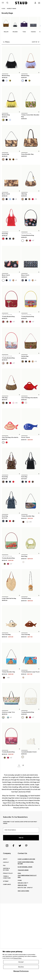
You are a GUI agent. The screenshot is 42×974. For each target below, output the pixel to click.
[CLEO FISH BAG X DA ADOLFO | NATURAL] (11, 422)
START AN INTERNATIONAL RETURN (26, 862)
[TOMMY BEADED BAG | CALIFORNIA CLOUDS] (11, 736)
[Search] (7, 3)
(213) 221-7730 (22, 883)
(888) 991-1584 (22, 885)
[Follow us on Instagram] (7, 845)
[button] (35, 3)
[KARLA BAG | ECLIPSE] (11, 501)
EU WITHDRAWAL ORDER (25, 867)
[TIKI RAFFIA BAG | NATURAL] (30, 583)
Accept (21, 962)
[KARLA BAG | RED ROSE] (11, 218)
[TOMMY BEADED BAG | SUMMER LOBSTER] (11, 541)
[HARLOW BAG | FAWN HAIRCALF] (11, 139)
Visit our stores (23, 891)
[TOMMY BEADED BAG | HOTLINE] (30, 299)
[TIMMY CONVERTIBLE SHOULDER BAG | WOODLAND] (30, 99)
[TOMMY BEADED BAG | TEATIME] (11, 341)
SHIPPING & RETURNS (6, 869)
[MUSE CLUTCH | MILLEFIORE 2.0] (11, 260)
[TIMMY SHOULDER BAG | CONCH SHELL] (30, 501)
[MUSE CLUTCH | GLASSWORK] (30, 260)
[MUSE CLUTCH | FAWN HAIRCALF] (11, 178)
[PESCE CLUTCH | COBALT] (30, 422)
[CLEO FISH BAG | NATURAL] (11, 619)
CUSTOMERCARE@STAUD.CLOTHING (27, 876)
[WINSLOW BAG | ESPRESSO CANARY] (11, 99)
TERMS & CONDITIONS (7, 877)
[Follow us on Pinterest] (26, 845)
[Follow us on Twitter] (19, 845)
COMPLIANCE (7, 884)
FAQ (4, 865)
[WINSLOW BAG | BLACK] (11, 60)
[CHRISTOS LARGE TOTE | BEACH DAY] (11, 697)
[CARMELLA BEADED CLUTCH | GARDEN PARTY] (30, 736)
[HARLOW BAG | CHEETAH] (30, 341)
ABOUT (5, 859)
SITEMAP (5, 881)
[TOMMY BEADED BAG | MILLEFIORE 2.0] (30, 218)
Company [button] (7, 853)
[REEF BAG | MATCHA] (30, 541)
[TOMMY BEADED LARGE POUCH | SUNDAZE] (30, 656)
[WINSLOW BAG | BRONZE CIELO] (30, 60)
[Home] (21, 3)
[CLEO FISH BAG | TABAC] (30, 619)
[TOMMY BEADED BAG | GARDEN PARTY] (30, 697)
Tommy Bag (23, 796)
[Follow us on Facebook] (13, 845)
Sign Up (21, 837)
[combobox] (32, 42)
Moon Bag (11, 800)
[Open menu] (3, 2)
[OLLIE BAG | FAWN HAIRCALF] (30, 178)
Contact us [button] (22, 853)
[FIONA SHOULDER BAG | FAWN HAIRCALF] (30, 139)
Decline (21, 967)
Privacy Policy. (17, 958)
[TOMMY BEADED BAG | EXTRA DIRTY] (11, 299)
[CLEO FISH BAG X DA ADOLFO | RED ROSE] (30, 382)
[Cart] (39, 3)
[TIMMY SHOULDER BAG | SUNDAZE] (11, 656)
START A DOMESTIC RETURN (26, 859)
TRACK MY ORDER (23, 870)
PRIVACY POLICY (8, 873)
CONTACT (6, 862)
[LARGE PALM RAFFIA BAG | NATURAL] (11, 583)
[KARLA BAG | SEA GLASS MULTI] (11, 461)
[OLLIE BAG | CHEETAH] (11, 382)
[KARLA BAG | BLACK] (30, 461)
